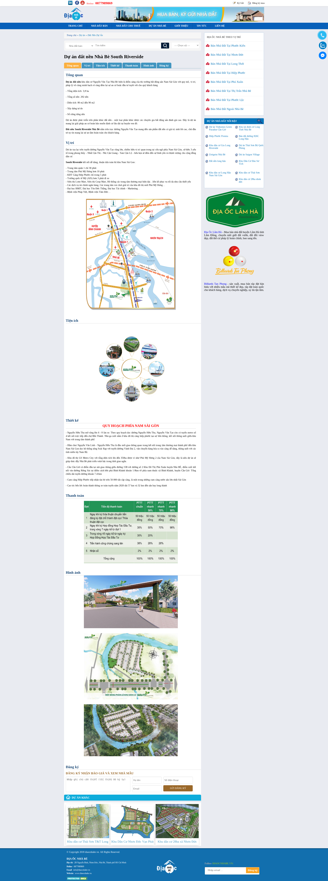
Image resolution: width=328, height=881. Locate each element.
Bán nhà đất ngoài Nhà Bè (226, 109)
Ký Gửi (240, 3)
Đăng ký (164, 65)
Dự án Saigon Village (249, 154)
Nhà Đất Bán (99, 26)
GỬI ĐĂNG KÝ (178, 788)
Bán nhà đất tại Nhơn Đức (226, 54)
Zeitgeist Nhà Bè (217, 154)
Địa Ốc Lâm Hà (213, 232)
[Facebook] (322, 54)
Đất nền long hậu (217, 161)
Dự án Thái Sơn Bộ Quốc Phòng (251, 146)
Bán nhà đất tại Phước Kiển (227, 45)
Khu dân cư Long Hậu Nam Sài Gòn (220, 174)
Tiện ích (100, 65)
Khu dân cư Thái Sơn (249, 172)
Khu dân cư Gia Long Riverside (219, 146)
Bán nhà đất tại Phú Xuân (226, 81)
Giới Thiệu (181, 26)
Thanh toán (131, 65)
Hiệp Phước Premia (218, 136)
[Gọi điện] (322, 35)
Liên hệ (220, 26)
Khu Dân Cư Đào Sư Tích (249, 162)
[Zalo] (322, 45)
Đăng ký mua (258, 3)
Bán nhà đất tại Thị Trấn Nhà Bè (230, 91)
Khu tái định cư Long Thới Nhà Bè (249, 128)
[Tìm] (165, 45)
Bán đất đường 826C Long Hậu (249, 137)
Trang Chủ (75, 26)
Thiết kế (114, 65)
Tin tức (202, 26)
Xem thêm (87, 829)
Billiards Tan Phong (215, 283)
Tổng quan (73, 65)
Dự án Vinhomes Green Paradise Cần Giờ (220, 128)
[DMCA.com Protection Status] (77, 879)
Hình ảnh (149, 65)
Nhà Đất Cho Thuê (128, 26)
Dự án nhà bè (157, 26)
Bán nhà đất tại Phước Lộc (226, 100)
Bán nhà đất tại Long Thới (226, 63)
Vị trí (87, 65)
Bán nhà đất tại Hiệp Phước (227, 72)
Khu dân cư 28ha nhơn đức (250, 180)
